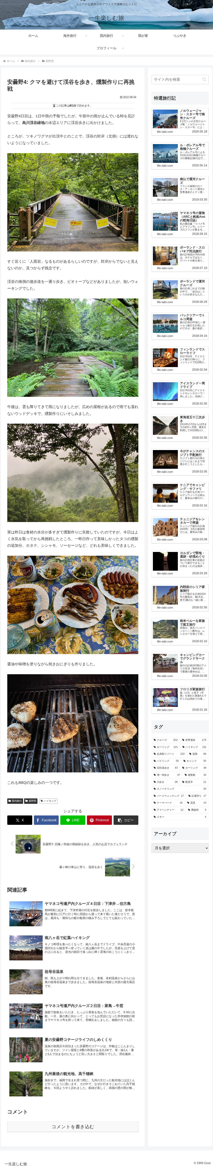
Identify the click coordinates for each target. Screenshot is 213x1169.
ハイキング (50, 800)
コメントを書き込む (73, 1126)
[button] (126, 820)
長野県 (32, 800)
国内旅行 (17, 800)
